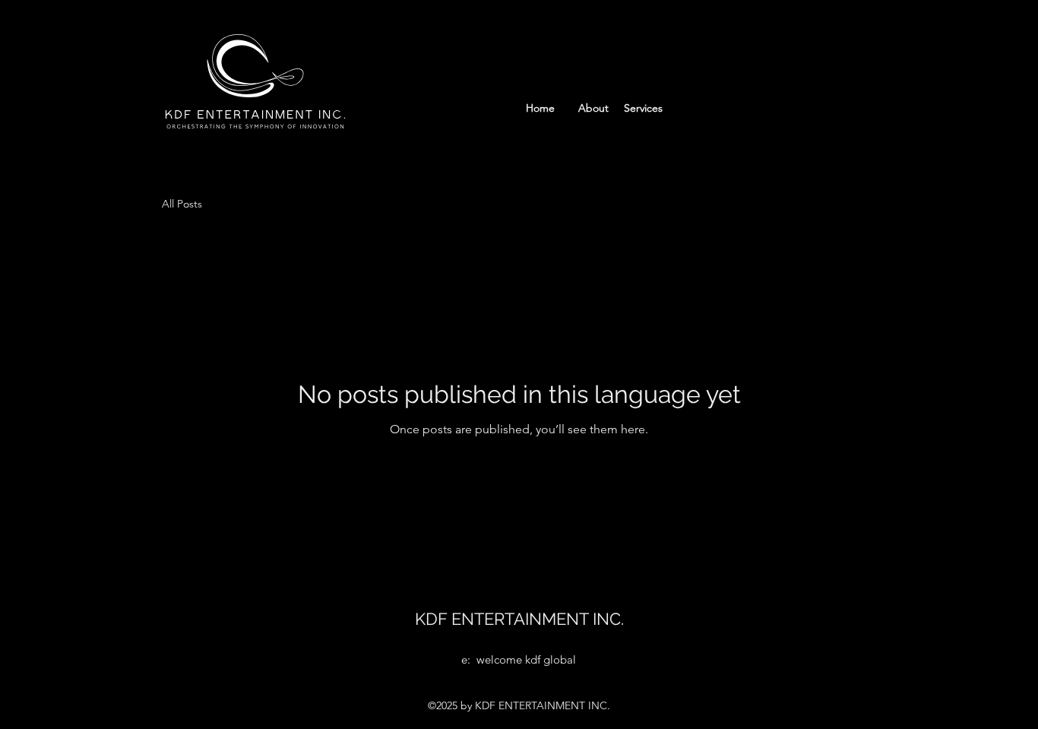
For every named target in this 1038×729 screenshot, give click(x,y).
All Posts (182, 204)
